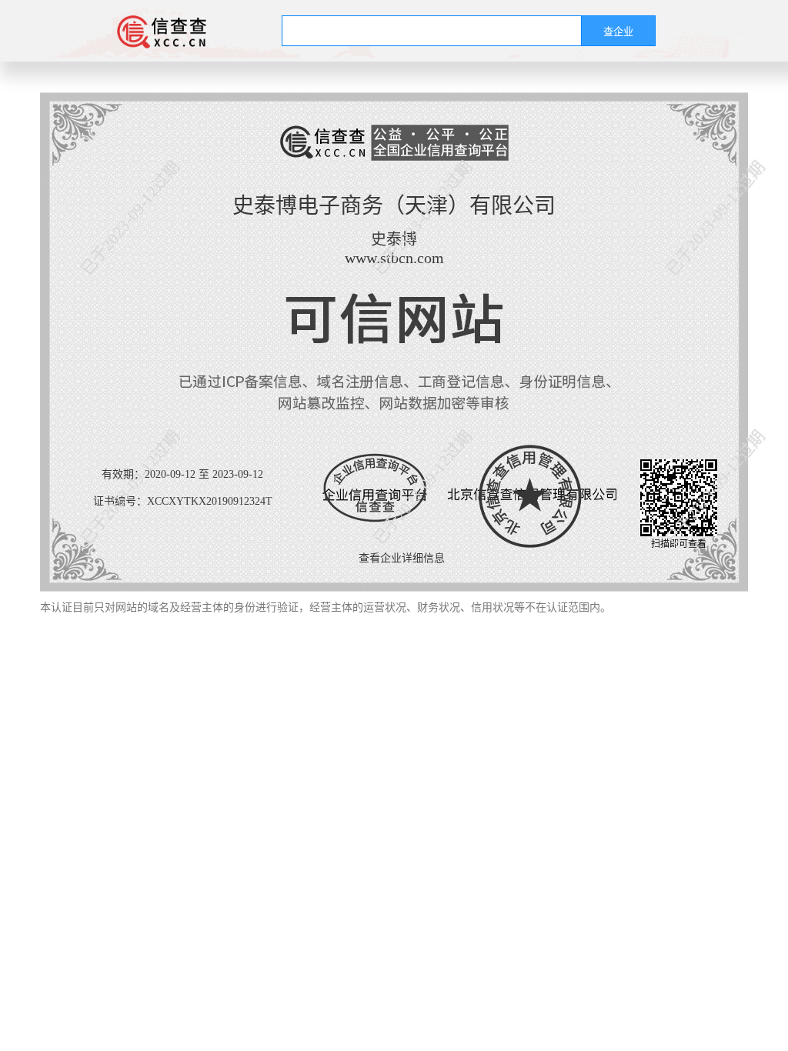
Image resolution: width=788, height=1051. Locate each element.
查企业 (618, 32)
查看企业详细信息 (402, 558)
